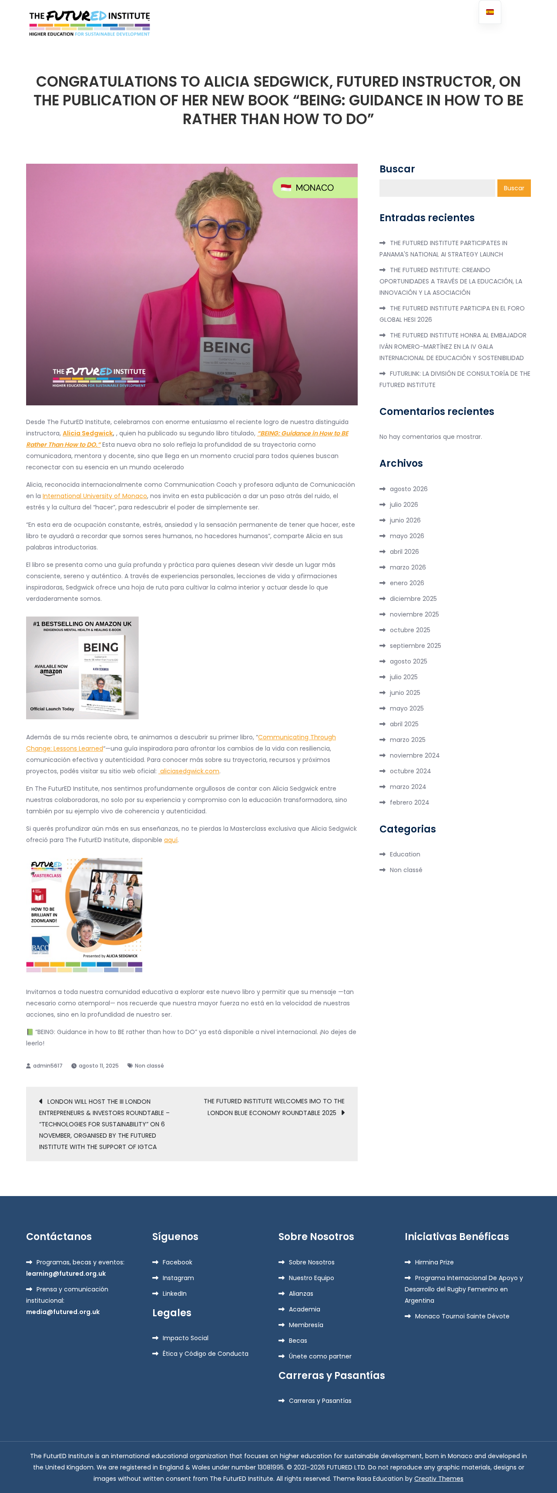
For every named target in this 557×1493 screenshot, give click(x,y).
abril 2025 (404, 724)
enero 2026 (407, 583)
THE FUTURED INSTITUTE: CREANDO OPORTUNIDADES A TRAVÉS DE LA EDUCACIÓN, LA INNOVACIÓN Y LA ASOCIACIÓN (450, 281)
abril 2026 (404, 551)
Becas (298, 1340)
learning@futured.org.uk (66, 1273)
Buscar (397, 169)
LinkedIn (175, 1293)
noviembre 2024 (415, 755)
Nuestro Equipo (311, 1278)
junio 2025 (405, 692)
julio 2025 (404, 677)
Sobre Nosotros (312, 1262)
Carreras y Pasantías (320, 1400)
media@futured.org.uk (63, 1312)
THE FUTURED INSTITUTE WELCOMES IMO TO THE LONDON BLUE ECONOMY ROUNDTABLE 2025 (274, 1107)
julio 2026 (404, 504)
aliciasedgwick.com (188, 771)
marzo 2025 (408, 739)
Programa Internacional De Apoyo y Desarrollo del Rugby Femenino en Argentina (464, 1289)
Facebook (177, 1262)
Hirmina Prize (434, 1262)
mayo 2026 (407, 536)
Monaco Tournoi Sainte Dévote (462, 1316)
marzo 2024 (408, 786)
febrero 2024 (409, 802)
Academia (304, 1309)
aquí (171, 840)
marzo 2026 (408, 567)
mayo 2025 (407, 708)
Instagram (178, 1278)
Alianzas (301, 1293)
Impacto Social (185, 1338)
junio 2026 (405, 520)
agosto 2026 (409, 489)
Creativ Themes (438, 1478)
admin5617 (48, 1065)
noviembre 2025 (414, 614)
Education (405, 854)
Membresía (306, 1325)
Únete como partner (320, 1356)
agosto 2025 (408, 661)
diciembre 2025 (413, 598)
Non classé (149, 1065)
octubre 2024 (410, 771)
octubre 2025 (410, 630)
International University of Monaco (95, 496)
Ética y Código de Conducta (205, 1353)
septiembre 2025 (415, 645)
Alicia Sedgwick (88, 433)
